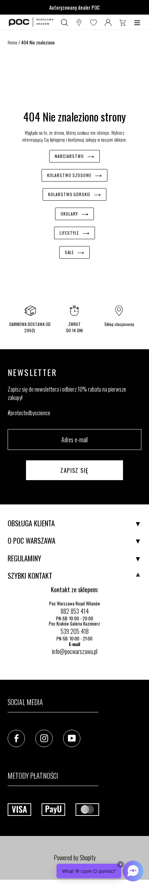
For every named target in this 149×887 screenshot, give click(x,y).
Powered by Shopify (75, 857)
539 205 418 (75, 631)
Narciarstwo (69, 156)
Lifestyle (69, 233)
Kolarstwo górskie (69, 194)
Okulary (69, 214)
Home (12, 42)
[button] (99, 871)
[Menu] (137, 22)
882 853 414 (75, 611)
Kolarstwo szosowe (69, 175)
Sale (69, 252)
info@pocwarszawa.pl (74, 651)
